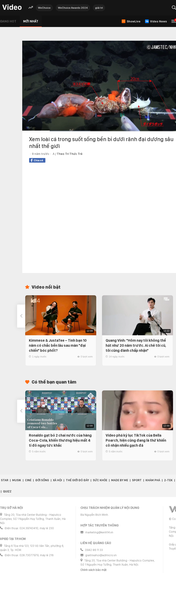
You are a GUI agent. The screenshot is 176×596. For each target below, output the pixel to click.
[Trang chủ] (12, 7)
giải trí (99, 7)
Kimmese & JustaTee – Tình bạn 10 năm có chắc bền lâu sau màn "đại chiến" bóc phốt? (58, 345)
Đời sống (42, 480)
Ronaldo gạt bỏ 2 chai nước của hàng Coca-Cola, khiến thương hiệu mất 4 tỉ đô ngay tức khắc (60, 440)
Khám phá (153, 480)
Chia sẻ (38, 160)
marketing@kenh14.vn (99, 532)
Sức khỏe (100, 480)
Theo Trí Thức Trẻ (69, 154)
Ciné (28, 480)
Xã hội (57, 480)
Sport (137, 480)
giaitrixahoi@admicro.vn (101, 555)
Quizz (7, 491)
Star (4, 480)
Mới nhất (30, 21)
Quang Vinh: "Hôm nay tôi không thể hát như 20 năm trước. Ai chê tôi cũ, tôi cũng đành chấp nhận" (136, 345)
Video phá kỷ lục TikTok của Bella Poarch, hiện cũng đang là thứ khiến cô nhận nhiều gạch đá (136, 440)
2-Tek (168, 480)
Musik (16, 480)
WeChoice (44, 7)
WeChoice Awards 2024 (73, 7)
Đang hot (8, 21)
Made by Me (119, 480)
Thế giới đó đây (77, 480)
